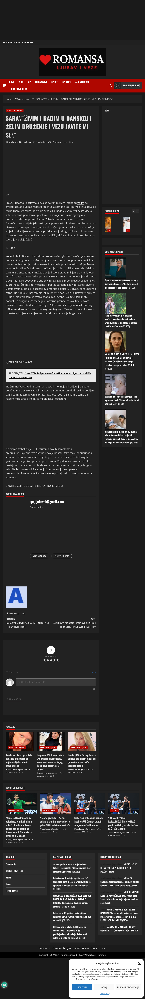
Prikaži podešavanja (128, 987)
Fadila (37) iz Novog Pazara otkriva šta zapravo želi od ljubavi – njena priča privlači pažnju (82, 760)
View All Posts (62, 555)
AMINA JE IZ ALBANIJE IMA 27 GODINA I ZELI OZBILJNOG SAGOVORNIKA (119, 928)
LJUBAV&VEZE (41, 82)
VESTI (21, 82)
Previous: (28, 623)
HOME (8, 877)
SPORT (54, 82)
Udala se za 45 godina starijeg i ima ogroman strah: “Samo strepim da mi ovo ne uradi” (122, 400)
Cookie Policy (105, 993)
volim (49, 256)
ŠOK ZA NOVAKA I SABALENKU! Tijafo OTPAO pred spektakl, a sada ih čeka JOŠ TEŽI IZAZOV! (123, 823)
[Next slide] (137, 211)
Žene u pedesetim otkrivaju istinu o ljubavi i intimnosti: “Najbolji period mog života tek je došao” (121, 284)
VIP (29, 82)
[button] (139, 963)
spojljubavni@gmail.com (19, 142)
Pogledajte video (131, 85)
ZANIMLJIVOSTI (82, 82)
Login (93, 672)
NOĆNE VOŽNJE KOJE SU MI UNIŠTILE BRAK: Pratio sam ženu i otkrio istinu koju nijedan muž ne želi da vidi (119, 897)
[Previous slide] (134, 211)
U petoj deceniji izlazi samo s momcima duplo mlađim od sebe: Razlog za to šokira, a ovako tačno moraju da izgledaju (108, 224)
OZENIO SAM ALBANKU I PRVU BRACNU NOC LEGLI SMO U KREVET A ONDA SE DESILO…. (126, 224)
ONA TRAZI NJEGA (19, 89)
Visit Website (39, 555)
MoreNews (85, 955)
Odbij (104, 987)
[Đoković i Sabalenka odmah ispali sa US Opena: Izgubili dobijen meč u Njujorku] (89, 803)
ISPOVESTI (66, 82)
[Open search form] (111, 85)
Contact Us (11, 864)
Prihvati (82, 987)
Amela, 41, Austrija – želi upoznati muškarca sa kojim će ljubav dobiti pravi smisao (19, 760)
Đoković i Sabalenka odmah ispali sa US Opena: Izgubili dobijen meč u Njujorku (88, 821)
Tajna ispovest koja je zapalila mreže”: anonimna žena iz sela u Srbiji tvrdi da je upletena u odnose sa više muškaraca (121, 321)
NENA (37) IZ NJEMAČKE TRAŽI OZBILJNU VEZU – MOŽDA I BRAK (118, 868)
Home (11, 82)
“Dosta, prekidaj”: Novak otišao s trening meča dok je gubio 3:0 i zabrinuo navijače (55, 821)
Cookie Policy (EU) (14, 871)
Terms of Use (12, 890)
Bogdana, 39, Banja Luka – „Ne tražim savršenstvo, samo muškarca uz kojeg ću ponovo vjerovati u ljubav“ (50, 762)
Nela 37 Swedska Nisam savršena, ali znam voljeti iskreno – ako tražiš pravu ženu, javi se (119, 881)
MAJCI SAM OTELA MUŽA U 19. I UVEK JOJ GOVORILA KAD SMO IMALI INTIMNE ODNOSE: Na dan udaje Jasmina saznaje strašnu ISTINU (122, 359)
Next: (74, 623)
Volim (80, 203)
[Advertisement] (72, 20)
